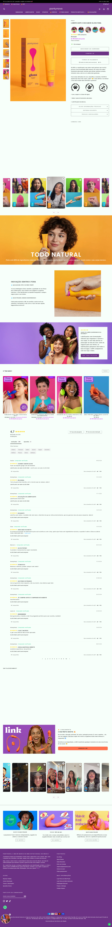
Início (72, 20)
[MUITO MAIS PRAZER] (92, 820)
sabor (27, 449)
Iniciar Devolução (7, 881)
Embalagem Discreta (62, 883)
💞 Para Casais (64, 12)
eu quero (20, 840)
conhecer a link (83, 748)
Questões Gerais (7, 885)
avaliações (83, 34)
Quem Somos (60, 859)
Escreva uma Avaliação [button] (94, 432)
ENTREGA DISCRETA (90, 110)
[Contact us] (109, 924)
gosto (34, 449)
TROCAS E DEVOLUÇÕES (90, 114)
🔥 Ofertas (53, 12)
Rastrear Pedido (7, 878)
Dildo (38, 12)
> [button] (69, 658)
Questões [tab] (26, 441)
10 (66, 658)
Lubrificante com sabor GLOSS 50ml (19, 468)
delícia (13, 452)
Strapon (45, 12)
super (40, 449)
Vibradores (19, 12)
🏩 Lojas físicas (15, 4)
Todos (105, 371)
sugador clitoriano (68, 736)
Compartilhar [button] (15, 471)
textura (20, 449)
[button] (98, 471)
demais (33, 452)
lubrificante (81, 67)
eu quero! (56, 840)
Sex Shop (59, 857)
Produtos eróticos (77, 12)
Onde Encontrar (61, 861)
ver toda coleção (89, 355)
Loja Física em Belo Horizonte (65, 881)
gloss (26, 452)
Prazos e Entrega (61, 885)
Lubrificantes (29, 12)
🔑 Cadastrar (6, 4)
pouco (20, 452)
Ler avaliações (92, 840)
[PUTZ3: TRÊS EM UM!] (56, 820)
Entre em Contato (61, 864)
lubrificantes (85, 346)
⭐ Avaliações (92, 12)
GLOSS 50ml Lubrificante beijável (19, 517)
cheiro (13, 449)
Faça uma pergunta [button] (76, 432)
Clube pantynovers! (62, 871)
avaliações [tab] (14, 441)
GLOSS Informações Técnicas (90, 106)
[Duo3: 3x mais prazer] (20, 820)
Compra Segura (61, 888)
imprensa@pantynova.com (64, 866)
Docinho (47, 449)
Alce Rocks (57, 921)
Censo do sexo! (61, 869)
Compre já (90, 53)
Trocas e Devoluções (8, 883)
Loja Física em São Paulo (63, 878)
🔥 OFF (23, 4)
